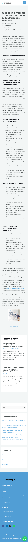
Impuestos (4, 462)
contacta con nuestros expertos (15, 288)
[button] (24, 538)
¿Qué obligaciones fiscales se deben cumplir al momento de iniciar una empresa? (13, 370)
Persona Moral (5, 464)
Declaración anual (6, 457)
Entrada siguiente (14, 331)
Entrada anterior (14, 326)
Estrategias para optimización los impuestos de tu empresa (13, 345)
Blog (3, 454)
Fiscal (3, 459)
